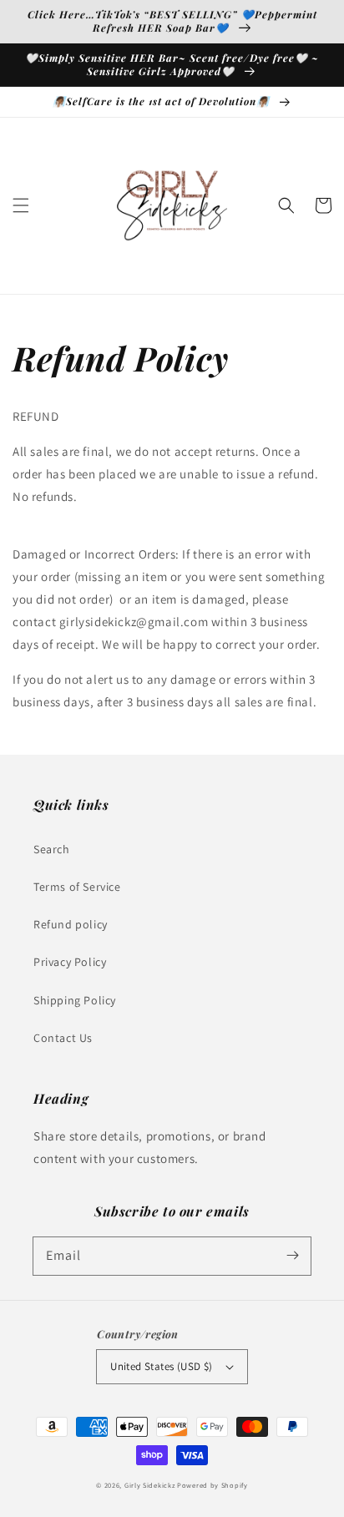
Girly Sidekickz (149, 1484)
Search (51, 849)
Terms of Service (77, 886)
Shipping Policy (74, 1000)
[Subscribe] (292, 1255)
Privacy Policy (69, 961)
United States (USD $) (161, 1366)
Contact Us (63, 1037)
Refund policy (70, 924)
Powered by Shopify (212, 1484)
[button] (21, 205)
